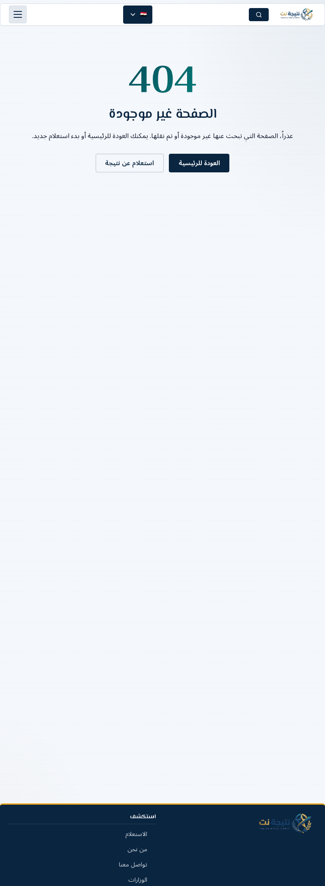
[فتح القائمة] (18, 14)
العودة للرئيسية (199, 163)
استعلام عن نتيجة (129, 163)
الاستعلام (136, 834)
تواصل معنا (133, 864)
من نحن (137, 849)
